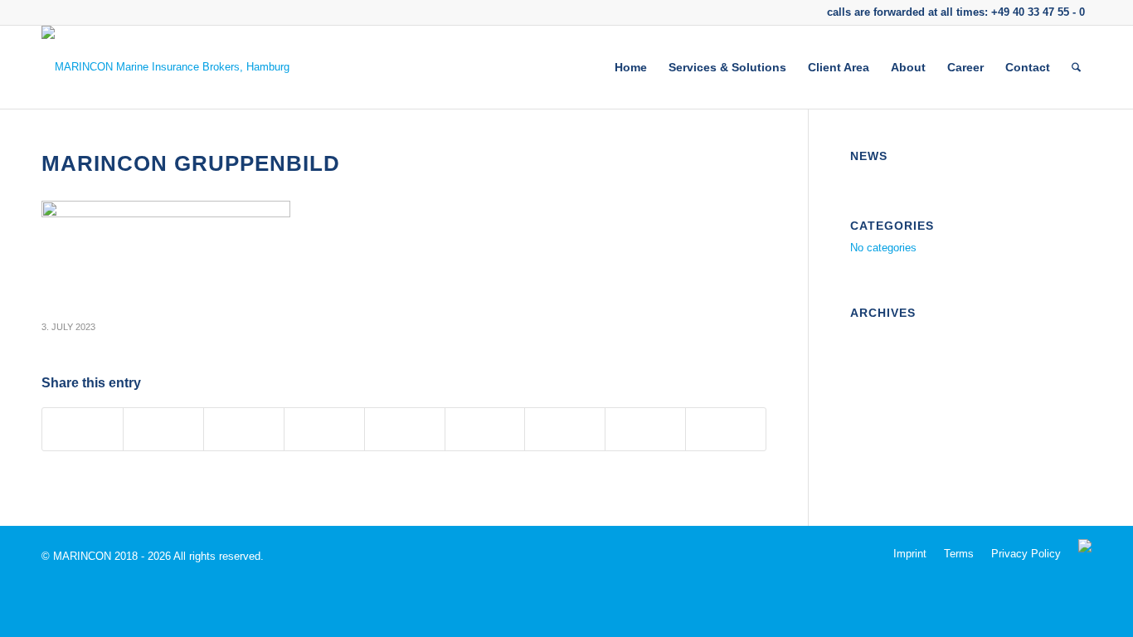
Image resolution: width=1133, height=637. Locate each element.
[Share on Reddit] (645, 429)
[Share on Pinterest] (324, 429)
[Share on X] (163, 429)
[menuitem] (631, 67)
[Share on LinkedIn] (405, 429)
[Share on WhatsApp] (244, 429)
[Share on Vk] (565, 429)
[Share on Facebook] (82, 429)
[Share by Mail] (726, 429)
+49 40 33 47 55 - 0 (1038, 12)
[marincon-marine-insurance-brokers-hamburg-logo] (165, 67)
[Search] (1076, 67)
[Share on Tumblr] (485, 429)
